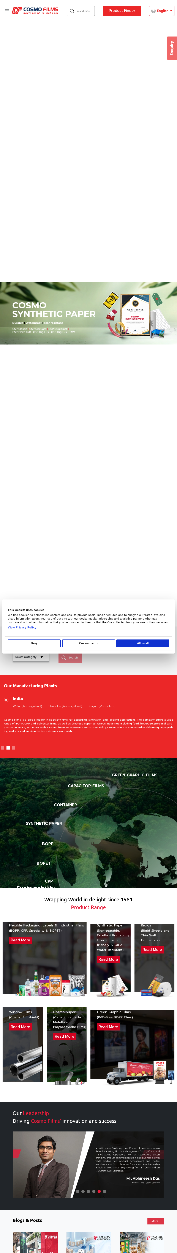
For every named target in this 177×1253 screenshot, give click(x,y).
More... (156, 1221)
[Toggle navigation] (7, 11)
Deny (34, 643)
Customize (86, 643)
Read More (20, 940)
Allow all (143, 643)
